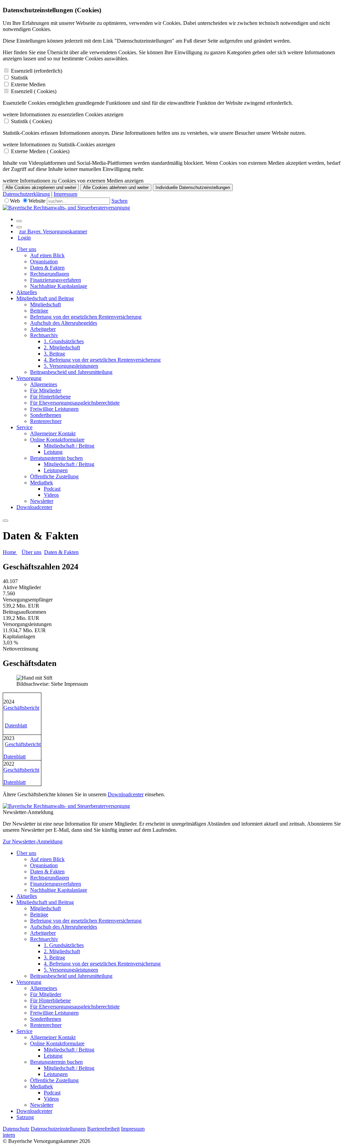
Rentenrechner (46, 421)
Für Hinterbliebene (50, 397)
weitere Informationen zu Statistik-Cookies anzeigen (59, 144)
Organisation (44, 261)
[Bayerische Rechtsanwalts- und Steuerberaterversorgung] (66, 207)
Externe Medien (28, 84)
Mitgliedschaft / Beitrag (69, 446)
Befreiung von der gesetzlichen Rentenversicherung (86, 317)
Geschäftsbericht (21, 708)
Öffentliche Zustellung (54, 476)
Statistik (19, 78)
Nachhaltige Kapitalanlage (58, 286)
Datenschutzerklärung (26, 194)
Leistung (53, 452)
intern (9, 1135)
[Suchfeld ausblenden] (19, 227)
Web (15, 201)
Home (10, 552)
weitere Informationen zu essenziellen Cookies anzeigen (63, 114)
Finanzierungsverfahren (55, 280)
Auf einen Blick (47, 255)
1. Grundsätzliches (64, 341)
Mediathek (41, 482)
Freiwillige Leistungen (54, 409)
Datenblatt (16, 725)
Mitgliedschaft (45, 304)
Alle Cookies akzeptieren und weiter (40, 187)
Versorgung (28, 378)
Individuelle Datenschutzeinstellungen (193, 187)
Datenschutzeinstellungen (58, 1129)
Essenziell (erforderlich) (36, 71)
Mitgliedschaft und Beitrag (45, 298)
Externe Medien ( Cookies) (40, 151)
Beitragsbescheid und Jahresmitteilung (71, 372)
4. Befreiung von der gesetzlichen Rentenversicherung (102, 360)
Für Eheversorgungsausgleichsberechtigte (75, 403)
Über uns (26, 249)
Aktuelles (26, 292)
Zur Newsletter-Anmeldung (33, 841)
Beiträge (39, 311)
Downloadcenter (34, 507)
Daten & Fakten (47, 268)
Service (24, 427)
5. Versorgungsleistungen (71, 366)
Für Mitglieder (45, 390)
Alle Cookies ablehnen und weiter (116, 187)
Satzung (25, 1117)
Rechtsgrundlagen (49, 274)
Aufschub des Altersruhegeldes (63, 323)
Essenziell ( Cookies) (33, 91)
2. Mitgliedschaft (62, 347)
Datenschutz (16, 1129)
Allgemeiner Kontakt (53, 433)
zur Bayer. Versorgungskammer (53, 231)
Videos (51, 495)
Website (36, 201)
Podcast (52, 489)
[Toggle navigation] (5, 521)
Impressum (65, 194)
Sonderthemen (45, 415)
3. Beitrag (54, 354)
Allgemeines (43, 384)
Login (24, 238)
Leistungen (56, 470)
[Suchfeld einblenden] (19, 221)
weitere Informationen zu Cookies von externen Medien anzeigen (73, 181)
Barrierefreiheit (103, 1129)
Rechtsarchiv (44, 335)
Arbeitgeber (43, 329)
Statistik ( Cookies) (31, 121)
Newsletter (41, 501)
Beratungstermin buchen (56, 458)
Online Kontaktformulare (57, 439)
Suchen (119, 201)
